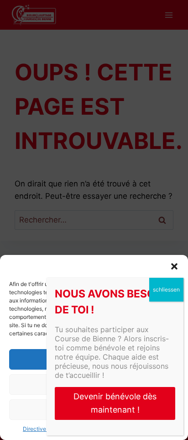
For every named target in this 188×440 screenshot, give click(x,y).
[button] (174, 266)
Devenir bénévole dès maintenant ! (115, 403)
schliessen (166, 289)
